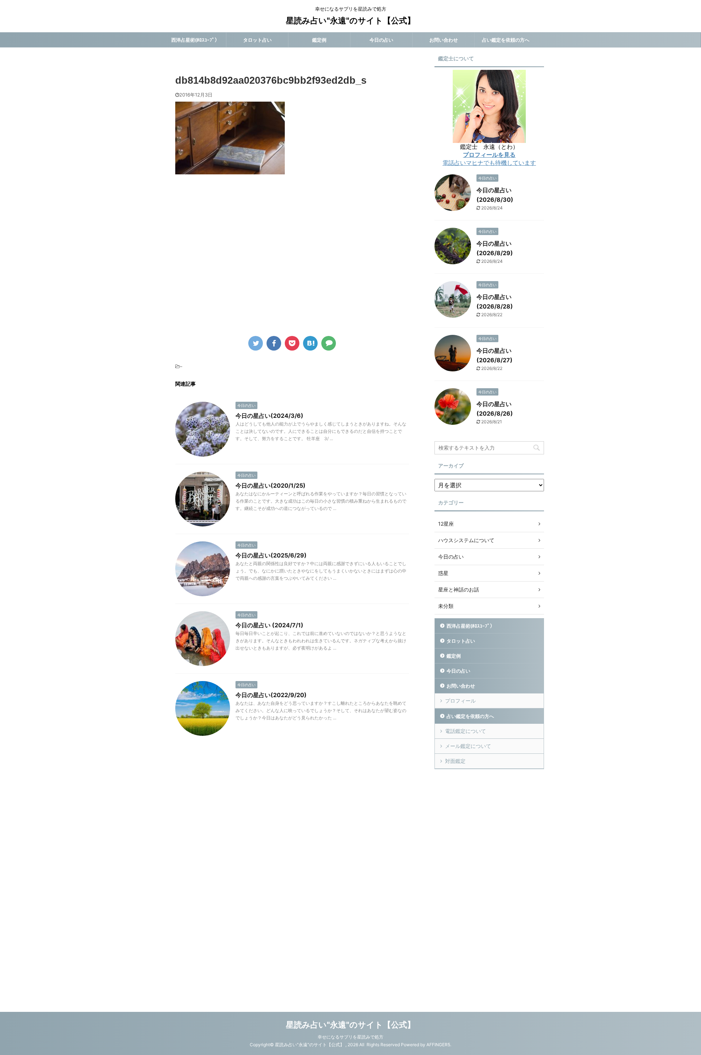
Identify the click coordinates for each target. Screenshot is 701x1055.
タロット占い (257, 40)
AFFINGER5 (438, 1044)
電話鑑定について (465, 731)
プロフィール (460, 700)
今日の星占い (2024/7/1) (269, 625)
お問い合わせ (443, 40)
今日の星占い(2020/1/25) (270, 485)
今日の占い (381, 40)
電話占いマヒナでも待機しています (489, 162)
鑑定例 (319, 40)
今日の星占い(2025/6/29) (271, 555)
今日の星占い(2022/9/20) (271, 695)
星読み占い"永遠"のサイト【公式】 (350, 20)
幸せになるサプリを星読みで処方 (350, 1037)
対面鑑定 (455, 761)
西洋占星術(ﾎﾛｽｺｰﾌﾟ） (195, 40)
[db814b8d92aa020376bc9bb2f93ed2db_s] (310, 343)
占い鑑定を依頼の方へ (505, 40)
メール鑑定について (468, 746)
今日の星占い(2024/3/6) (269, 415)
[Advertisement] (236, 260)
